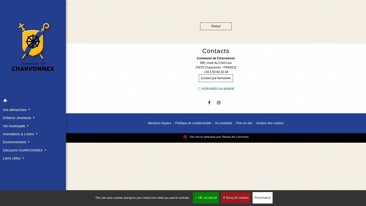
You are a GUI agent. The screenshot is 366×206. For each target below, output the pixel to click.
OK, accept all (207, 197)
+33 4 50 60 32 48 (216, 72)
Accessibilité (223, 123)
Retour (216, 26)
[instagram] (220, 102)
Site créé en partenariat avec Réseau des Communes (219, 136)
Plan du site (244, 123)
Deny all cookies (237, 197)
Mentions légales (159, 123)
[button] (33, 101)
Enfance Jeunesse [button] (17, 118)
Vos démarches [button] (15, 110)
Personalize (262, 197)
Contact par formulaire (216, 78)
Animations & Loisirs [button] (19, 134)
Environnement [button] (15, 142)
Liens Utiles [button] (12, 158)
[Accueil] (33, 48)
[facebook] (211, 102)
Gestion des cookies (270, 123)
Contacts (216, 50)
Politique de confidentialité (193, 123)
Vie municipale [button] (14, 126)
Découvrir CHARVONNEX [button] (23, 150)
